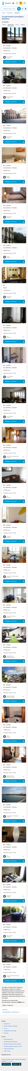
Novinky (6, 1033)
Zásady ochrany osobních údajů (12, 1044)
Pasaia (5, 1009)
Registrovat (7, 1023)
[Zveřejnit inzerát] (20, 3)
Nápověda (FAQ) (8, 1039)
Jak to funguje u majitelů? (10, 1026)
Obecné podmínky (9, 1048)
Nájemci (23, 24)
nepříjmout (15, 1064)
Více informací (9, 1061)
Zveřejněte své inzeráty (10, 1030)
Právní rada (7, 1051)
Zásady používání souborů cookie (13, 1046)
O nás (5, 1028)
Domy (17, 24)
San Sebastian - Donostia (10, 1012)
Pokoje (4, 24)
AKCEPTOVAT (6, 1064)
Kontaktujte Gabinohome (10, 1041)
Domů (3, 13)
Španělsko (10, 13)
